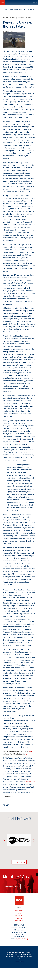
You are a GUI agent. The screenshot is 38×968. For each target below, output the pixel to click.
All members (19, 862)
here (26, 754)
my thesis (22, 442)
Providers (19, 921)
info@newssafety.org (21, 939)
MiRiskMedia (30, 782)
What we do (19, 910)
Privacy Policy (19, 962)
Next (34, 840)
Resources (19, 918)
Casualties (19, 916)
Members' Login (12, 886)
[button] (36, 2)
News (5, 10)
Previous (4, 840)
